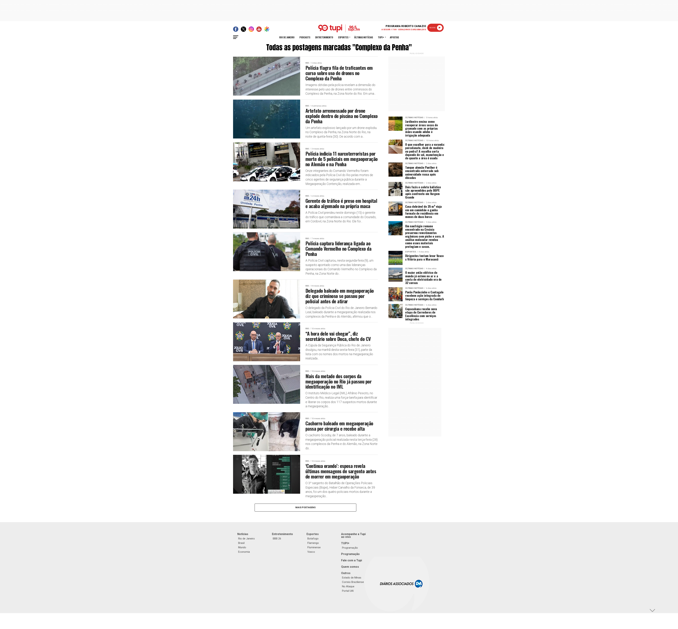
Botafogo (313, 538)
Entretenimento (324, 37)
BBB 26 (277, 538)
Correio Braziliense (353, 582)
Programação (350, 547)
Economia (244, 551)
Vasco (311, 551)
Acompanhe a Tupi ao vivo (353, 535)
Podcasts (304, 37)
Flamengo (313, 543)
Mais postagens (305, 507)
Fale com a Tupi (351, 560)
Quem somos (350, 566)
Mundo (242, 547)
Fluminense (314, 547)
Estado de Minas (351, 577)
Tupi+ (381, 37)
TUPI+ (345, 543)
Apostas (394, 37)
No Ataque (348, 586)
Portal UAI (348, 590)
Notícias (242, 534)
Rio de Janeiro (287, 37)
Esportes (343, 37)
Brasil (241, 543)
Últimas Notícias (363, 37)
